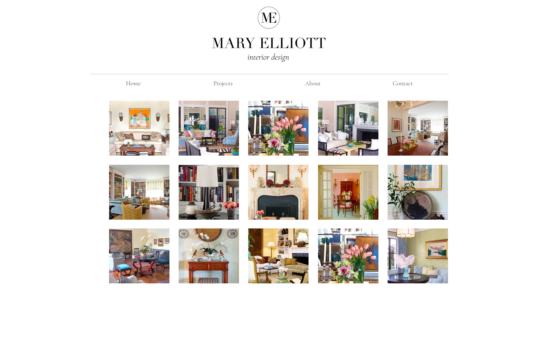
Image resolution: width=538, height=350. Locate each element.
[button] (139, 128)
